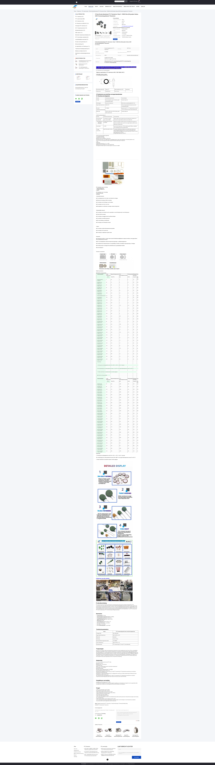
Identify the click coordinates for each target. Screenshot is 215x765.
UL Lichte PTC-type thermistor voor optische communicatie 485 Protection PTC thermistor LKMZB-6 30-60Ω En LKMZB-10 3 (92, 752)
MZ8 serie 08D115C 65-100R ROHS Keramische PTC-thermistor (107, 752)
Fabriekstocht (108, 6)
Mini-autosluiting (78, 44)
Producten (90, 6)
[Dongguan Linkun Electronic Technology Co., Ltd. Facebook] (77, 2)
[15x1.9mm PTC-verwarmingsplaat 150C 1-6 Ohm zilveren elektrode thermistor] (135, 730)
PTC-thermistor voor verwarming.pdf (102, 70)
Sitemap (75, 756)
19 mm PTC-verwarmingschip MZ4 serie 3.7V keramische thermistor (99, 736)
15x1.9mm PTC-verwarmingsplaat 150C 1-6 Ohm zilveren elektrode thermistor (135, 736)
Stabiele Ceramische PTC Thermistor (104, 703)
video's (96, 6)
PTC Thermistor (78, 16)
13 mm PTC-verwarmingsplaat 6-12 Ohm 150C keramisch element (108, 736)
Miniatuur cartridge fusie (80, 50)
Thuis (85, 6)
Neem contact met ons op (129, 6)
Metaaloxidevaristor (79, 30)
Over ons (101, 6)
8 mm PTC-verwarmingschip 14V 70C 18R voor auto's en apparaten (126, 736)
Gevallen (143, 6)
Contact (115, 39)
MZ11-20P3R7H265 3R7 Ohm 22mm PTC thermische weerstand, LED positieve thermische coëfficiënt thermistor (91, 755)
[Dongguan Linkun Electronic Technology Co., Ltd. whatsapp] (79, 99)
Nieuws (137, 6)
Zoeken (126, 1)
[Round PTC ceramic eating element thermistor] (101, 24)
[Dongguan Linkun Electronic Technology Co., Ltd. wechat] (82, 99)
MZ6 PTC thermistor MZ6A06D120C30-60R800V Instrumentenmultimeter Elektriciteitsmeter (108, 755)
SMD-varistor (78, 32)
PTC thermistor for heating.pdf (127, 26)
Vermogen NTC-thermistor (80, 25)
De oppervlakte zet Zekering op (81, 46)
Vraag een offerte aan (134, 1)
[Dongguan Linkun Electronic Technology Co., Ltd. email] (76, 99)
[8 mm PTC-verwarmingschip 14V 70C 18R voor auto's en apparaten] (126, 730)
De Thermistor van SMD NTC (81, 23)
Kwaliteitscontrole (117, 6)
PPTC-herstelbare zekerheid (81, 37)
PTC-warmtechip (85, 11)
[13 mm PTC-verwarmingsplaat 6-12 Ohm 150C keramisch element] (108, 730)
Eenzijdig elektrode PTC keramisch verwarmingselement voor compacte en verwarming (85, 61)
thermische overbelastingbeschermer (82, 53)
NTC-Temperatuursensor (80, 28)
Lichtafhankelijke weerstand (80, 39)
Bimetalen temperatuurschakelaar (82, 34)
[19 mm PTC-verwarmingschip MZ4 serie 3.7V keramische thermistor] (99, 730)
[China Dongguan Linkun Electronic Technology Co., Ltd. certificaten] (78, 78)
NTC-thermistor (78, 21)
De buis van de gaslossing (80, 41)
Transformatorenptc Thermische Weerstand (119, 703)
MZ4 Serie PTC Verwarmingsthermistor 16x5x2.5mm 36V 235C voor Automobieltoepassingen (118, 736)
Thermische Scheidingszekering (81, 48)
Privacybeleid (83, 763)
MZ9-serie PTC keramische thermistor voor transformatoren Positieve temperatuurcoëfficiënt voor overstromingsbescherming (108, 749)
